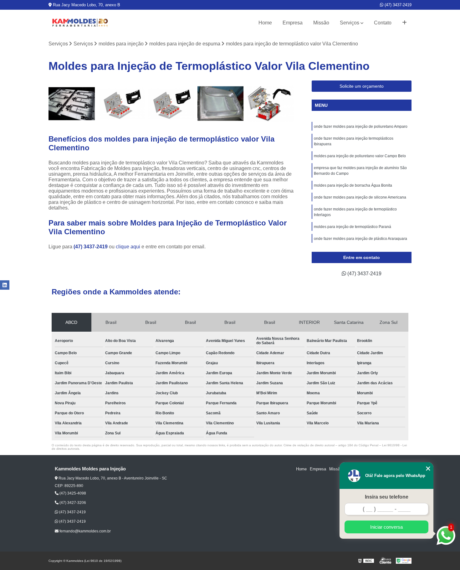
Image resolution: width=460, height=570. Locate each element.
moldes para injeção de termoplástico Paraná (352, 227)
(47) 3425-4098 (72, 493)
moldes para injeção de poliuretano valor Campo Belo (360, 156)
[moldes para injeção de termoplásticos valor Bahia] (270, 103)
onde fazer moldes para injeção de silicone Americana (360, 197)
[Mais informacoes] (404, 23)
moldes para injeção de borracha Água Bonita (353, 185)
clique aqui (128, 246)
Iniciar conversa (386, 527)
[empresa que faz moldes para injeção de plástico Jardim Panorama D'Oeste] (121, 103)
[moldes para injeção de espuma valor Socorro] (220, 103)
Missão (321, 22)
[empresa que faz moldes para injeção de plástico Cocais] (171, 103)
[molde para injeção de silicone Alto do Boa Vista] (72, 103)
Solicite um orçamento (362, 86)
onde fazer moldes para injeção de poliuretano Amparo (360, 126)
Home (265, 22)
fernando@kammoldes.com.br (85, 531)
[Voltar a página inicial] (80, 22)
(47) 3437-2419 (397, 5)
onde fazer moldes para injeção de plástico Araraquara (360, 238)
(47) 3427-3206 (72, 502)
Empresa (293, 22)
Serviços (349, 22)
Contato (382, 22)
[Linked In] (4, 285)
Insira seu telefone (386, 497)
